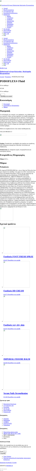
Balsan (9, 16)
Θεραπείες (8, 77)
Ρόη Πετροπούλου (8, 10)
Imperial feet (10, 21)
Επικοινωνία (6, 32)
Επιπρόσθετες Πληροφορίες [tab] (11, 105)
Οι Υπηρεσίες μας (8, 11)
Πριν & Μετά (7, 30)
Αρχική (5, 8)
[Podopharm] (6, 220)
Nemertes (9, 22)
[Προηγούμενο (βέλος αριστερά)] (0, 470)
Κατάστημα (6, 14)
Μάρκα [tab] (5, 107)
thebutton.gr (9, 465)
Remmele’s (10, 25)
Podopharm (10, 24)
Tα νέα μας (6, 29)
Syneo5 (9, 27)
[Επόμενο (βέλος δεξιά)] (2, 470)
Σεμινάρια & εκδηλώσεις (10, 13)
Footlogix (9, 19)
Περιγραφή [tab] (6, 104)
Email (2, 451)
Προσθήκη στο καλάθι (6, 96)
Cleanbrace (10, 18)
